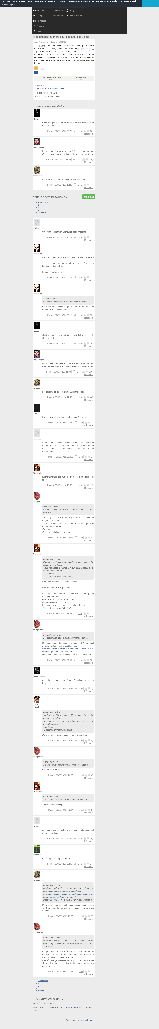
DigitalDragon (38, 147)
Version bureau (87, 1020)
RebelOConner (39, 676)
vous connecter (74, 1007)
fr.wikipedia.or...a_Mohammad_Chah (50, 88)
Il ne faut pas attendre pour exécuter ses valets (61, 36)
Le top (39, 16)
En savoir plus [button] (8, 5)
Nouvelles (41, 10)
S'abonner (89, 197)
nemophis (37, 439)
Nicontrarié (37, 473)
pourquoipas (38, 501)
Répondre (88, 134)
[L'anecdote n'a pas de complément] (86, 50)
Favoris (40, 26)
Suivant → (42, 212)
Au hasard (41, 21)
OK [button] (150, 3)
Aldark (36, 826)
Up (85, 131)
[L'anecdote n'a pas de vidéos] (82, 50)
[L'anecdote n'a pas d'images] (78, 50)
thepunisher (37, 253)
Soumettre (58, 10)
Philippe (52, 42)
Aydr (37, 413)
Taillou (36, 228)
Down (88, 131)
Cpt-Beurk (47, 762)
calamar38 (37, 855)
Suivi (39, 31)
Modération (58, 16)
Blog (72, 10)
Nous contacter (77, 16)
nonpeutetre (38, 176)
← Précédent (43, 202)
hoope (36, 119)
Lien (80, 131)
